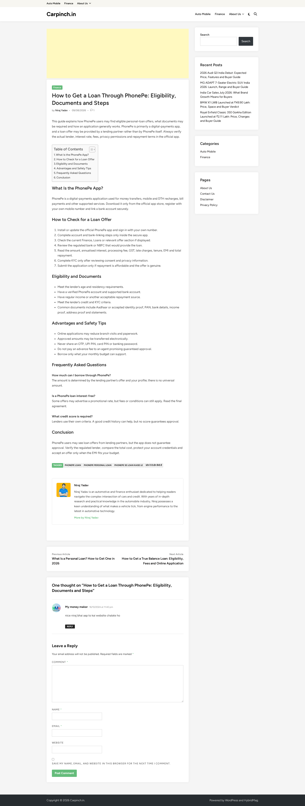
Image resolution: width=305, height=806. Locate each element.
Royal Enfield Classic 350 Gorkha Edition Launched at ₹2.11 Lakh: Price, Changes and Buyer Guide (225, 116)
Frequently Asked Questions (73, 173)
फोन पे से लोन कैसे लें (154, 465)
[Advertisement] (118, 53)
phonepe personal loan (97, 465)
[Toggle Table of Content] (90, 149)
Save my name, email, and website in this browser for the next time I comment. (111, 763)
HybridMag (251, 800)
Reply (70, 626)
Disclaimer (206, 199)
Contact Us (207, 193)
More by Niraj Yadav (86, 517)
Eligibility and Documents (72, 163)
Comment (60, 662)
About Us (82, 3)
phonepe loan (73, 465)
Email (57, 726)
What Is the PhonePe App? (72, 154)
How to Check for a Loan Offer (75, 159)
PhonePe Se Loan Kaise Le (128, 465)
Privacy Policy (208, 205)
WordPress (231, 800)
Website (58, 742)
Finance (68, 3)
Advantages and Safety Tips (74, 168)
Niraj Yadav (61, 110)
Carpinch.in (61, 14)
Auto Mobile (53, 3)
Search (204, 34)
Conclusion (63, 177)
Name (57, 709)
